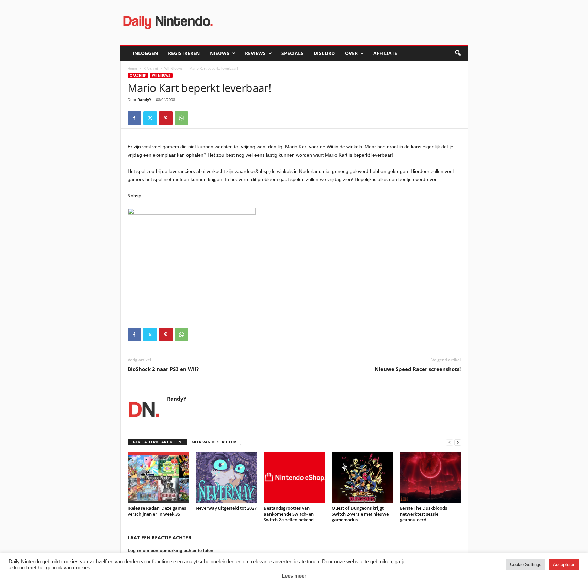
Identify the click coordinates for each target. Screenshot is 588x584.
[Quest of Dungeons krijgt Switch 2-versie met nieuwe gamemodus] (362, 477)
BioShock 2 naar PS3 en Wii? (163, 369)
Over (351, 53)
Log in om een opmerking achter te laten (170, 550)
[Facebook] (134, 118)
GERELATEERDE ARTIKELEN (157, 441)
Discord (324, 53)
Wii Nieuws (173, 68)
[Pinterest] (166, 118)
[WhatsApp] (181, 118)
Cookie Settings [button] (525, 564)
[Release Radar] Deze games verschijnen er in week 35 (157, 511)
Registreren (184, 53)
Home (132, 68)
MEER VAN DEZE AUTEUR (214, 441)
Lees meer (294, 576)
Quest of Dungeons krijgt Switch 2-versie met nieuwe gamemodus (360, 514)
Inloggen (145, 53)
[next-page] (457, 442)
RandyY (144, 99)
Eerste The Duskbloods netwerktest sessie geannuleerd (423, 514)
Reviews (255, 53)
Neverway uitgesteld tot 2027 (226, 508)
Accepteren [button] (564, 564)
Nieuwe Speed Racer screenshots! (418, 369)
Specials (292, 53)
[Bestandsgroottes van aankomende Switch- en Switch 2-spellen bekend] (294, 477)
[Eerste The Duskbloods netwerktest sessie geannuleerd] (430, 477)
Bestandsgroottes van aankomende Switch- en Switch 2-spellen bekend (289, 514)
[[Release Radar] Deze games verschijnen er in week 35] (158, 477)
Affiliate (385, 53)
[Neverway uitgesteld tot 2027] (226, 477)
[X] (150, 118)
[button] (457, 53)
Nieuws (219, 53)
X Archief (151, 68)
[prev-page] (449, 442)
